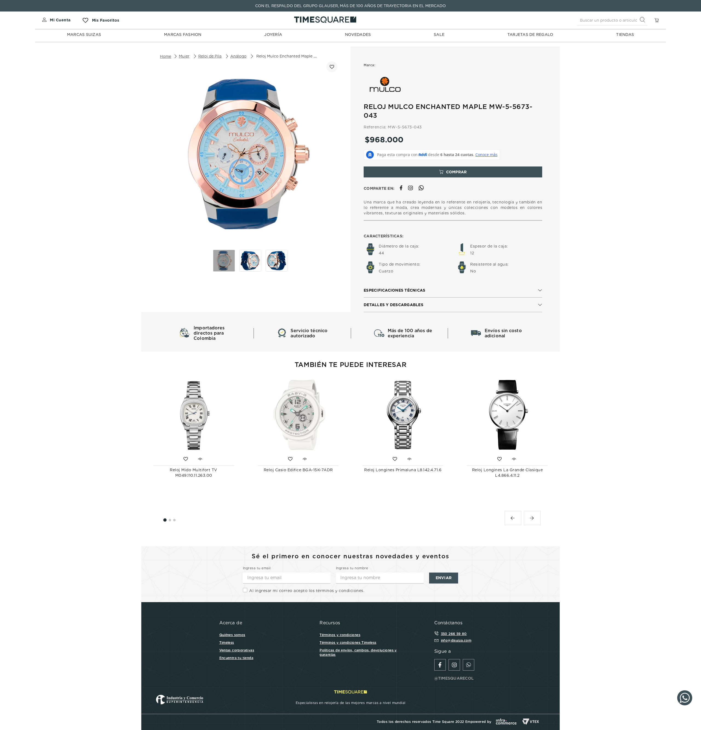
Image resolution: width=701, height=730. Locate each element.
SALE (439, 34)
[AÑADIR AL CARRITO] (453, 171)
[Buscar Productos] (643, 20)
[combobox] (612, 20)
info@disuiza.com (456, 640)
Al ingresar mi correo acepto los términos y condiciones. (306, 590)
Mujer (184, 56)
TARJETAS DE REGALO (530, 34)
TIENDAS (625, 34)
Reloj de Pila (210, 56)
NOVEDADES (358, 34)
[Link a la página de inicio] (165, 56)
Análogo (238, 56)
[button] (453, 290)
